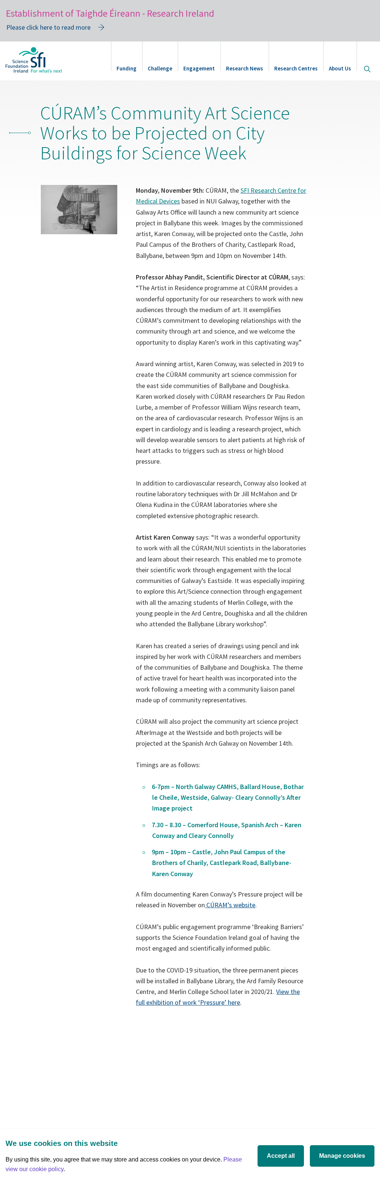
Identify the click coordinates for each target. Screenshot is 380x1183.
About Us (340, 68)
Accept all (281, 1156)
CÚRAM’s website (230, 905)
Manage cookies (342, 1156)
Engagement (199, 68)
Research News (244, 68)
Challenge (160, 68)
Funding (127, 68)
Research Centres (296, 68)
